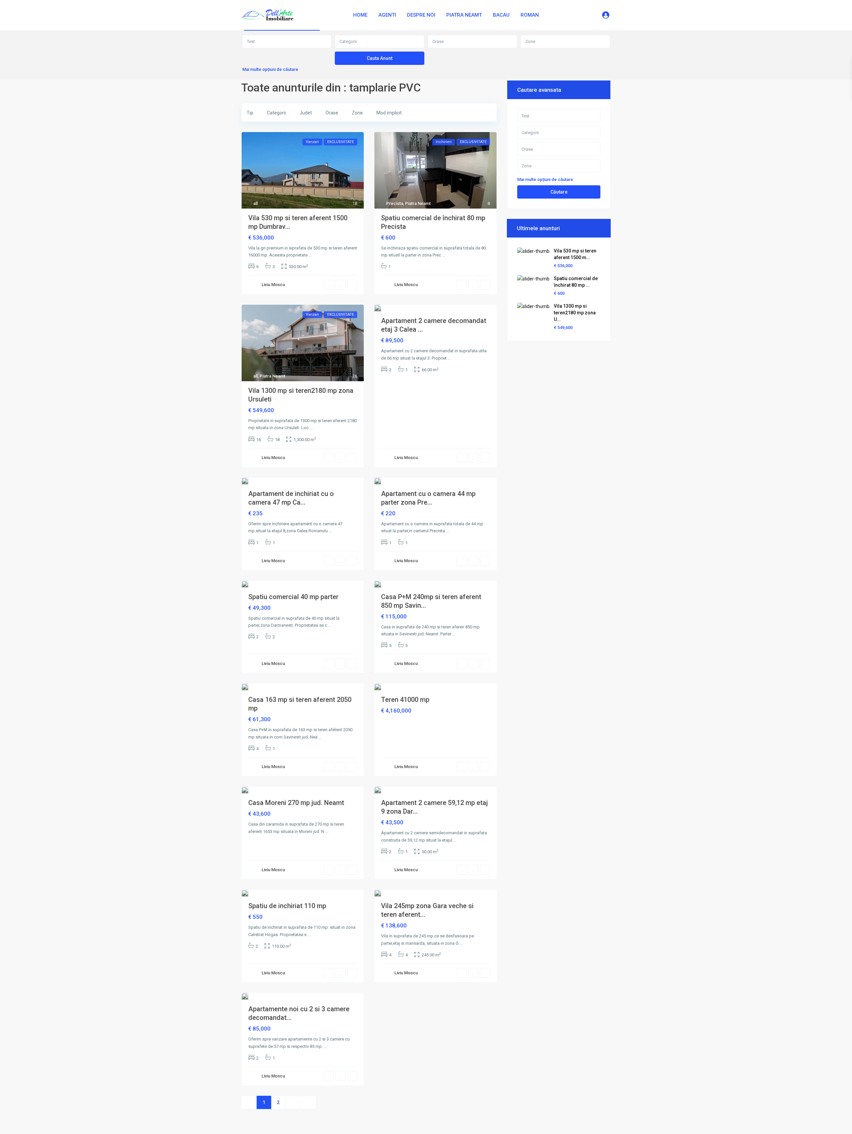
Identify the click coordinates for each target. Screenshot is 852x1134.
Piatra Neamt (464, 15)
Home (360, 15)
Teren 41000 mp (405, 700)
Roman (530, 15)
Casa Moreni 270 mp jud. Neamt (296, 803)
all (255, 203)
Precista (394, 203)
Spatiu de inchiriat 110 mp (287, 906)
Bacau (501, 15)
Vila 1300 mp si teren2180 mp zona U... (575, 312)
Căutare (558, 192)
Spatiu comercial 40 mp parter (293, 597)
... (310, 254)
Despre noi (421, 15)
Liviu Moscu (273, 284)
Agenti (387, 15)
